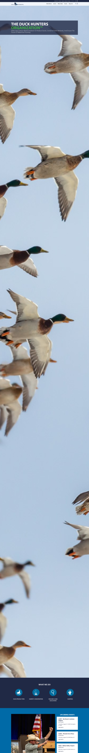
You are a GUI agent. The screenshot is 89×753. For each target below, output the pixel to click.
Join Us (54, 3)
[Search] (75, 3)
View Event (60, 727)
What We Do (49, 3)
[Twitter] (74, 1)
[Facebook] (72, 1)
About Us (71, 3)
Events (65, 3)
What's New (60, 3)
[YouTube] (77, 1)
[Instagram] (75, 1)
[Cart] (77, 3)
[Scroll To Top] (87, 752)
